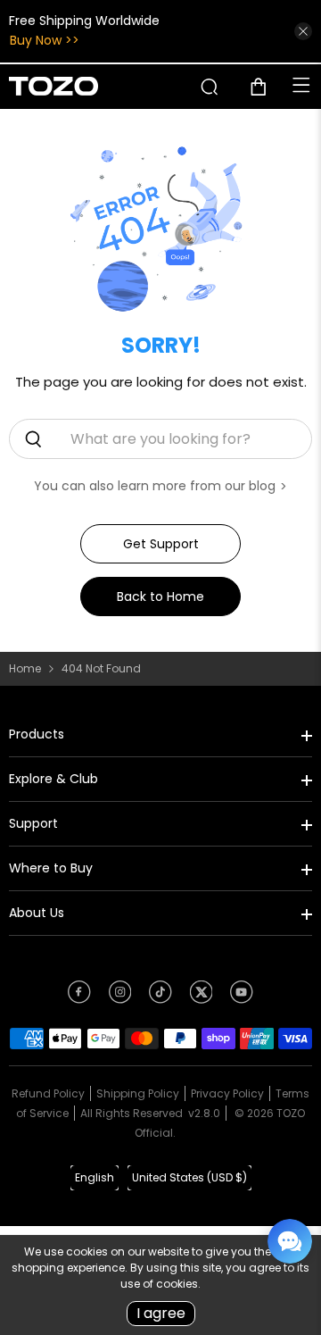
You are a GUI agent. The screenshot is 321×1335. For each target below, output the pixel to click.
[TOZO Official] (53, 86)
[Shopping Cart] (265, 86)
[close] (303, 31)
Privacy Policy (227, 1093)
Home (25, 668)
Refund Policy (48, 1093)
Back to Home (160, 596)
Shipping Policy (137, 1093)
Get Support (161, 544)
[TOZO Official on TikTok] (160, 998)
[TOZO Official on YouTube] (241, 998)
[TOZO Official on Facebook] (79, 998)
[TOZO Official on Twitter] (201, 998)
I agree (160, 1313)
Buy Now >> (44, 40)
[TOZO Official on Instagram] (120, 998)
